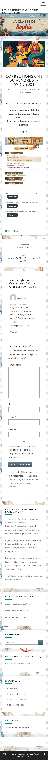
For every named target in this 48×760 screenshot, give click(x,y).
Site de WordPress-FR (17, 704)
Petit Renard (31, 89)
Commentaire (15, 364)
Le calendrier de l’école (15, 617)
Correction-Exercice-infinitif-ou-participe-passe (21, 193)
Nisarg (28, 756)
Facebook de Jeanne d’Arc (16, 610)
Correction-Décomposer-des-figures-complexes (22, 203)
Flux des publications (16, 694)
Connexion (12, 688)
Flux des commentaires (17, 699)
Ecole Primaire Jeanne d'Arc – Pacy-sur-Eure (21, 10)
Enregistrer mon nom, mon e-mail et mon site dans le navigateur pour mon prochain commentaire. (22, 451)
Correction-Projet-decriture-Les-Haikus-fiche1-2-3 (22, 212)
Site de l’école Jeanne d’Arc (17, 603)
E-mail (12, 417)
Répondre (14, 332)
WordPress (39, 754)
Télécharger (12, 197)
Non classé (13, 231)
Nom (11, 404)
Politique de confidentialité (17, 663)
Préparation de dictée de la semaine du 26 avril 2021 (24, 258)
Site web (12, 429)
